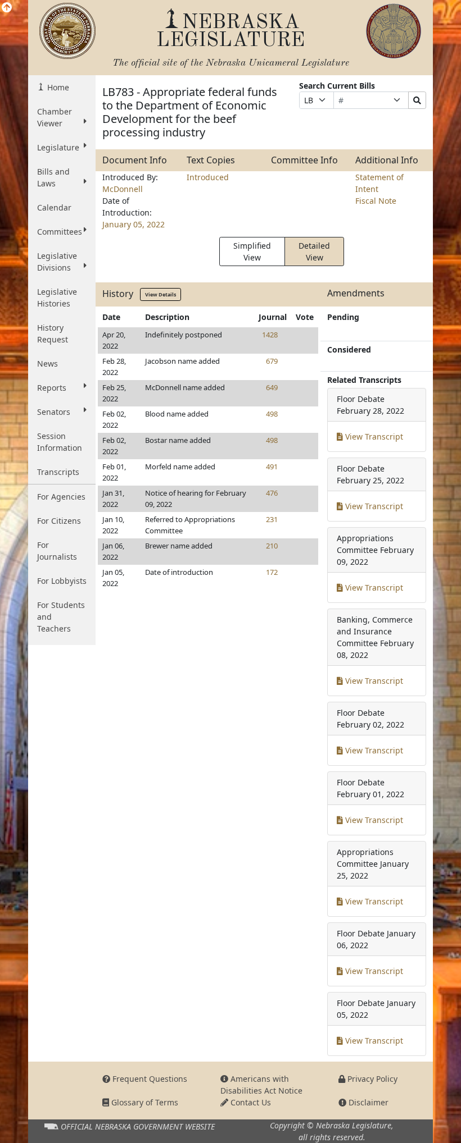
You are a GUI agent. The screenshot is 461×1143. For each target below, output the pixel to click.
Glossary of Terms (143, 1102)
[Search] (417, 100)
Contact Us (249, 1102)
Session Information (59, 442)
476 (272, 493)
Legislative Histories (57, 297)
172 (272, 572)
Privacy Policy (371, 1078)
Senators (53, 411)
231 (272, 519)
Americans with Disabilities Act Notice (261, 1084)
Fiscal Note (375, 200)
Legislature (58, 147)
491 (272, 466)
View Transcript (373, 436)
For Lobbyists (62, 580)
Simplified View (252, 251)
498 (272, 414)
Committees (59, 231)
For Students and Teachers (61, 617)
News (47, 363)
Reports (51, 387)
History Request (52, 333)
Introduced (208, 177)
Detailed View (314, 251)
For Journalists (57, 551)
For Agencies (61, 496)
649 (272, 387)
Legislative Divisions (57, 261)
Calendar (54, 207)
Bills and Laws (53, 177)
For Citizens (59, 520)
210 (272, 546)
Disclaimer (367, 1102)
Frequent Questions (148, 1078)
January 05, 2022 (133, 224)
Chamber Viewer (54, 117)
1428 (270, 335)
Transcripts (58, 472)
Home (57, 87)
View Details (160, 294)
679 (272, 361)
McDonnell (122, 189)
